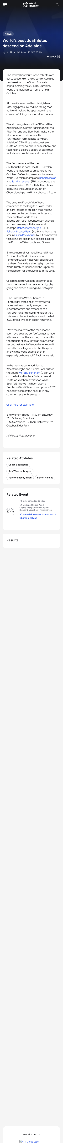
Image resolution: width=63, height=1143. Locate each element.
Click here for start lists (20, 404)
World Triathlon (31, 4)
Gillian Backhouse (25, 235)
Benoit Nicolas (47, 178)
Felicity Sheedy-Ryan (18, 231)
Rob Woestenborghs (29, 228)
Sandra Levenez (20, 181)
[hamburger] (5, 4)
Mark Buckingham (29, 372)
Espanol (51, 56)
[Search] (57, 4)
